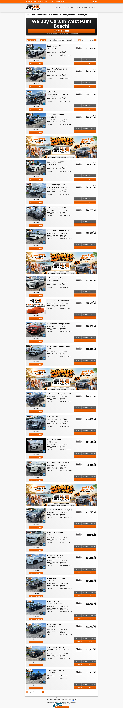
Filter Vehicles (31, 40)
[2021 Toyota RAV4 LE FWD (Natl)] (36, 515)
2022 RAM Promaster (57, 186)
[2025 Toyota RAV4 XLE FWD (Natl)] (36, 51)
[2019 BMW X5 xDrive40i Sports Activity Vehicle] (36, 97)
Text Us (91, 63)
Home (55, 697)
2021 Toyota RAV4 (59, 510)
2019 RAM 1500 (57, 418)
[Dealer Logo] (33, 7)
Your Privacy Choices (68, 700)
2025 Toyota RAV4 (55, 47)
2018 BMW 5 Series (55, 534)
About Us (58, 697)
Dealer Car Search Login (52, 700)
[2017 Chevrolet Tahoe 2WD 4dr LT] (36, 584)
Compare (36, 60)
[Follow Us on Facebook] (93, 1)
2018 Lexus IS (57, 208)
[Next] (95, 40)
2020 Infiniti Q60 (59, 463)
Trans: (48, 54)
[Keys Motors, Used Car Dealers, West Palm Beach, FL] (61, 705)
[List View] (44, 40)
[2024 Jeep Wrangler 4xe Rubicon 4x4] (36, 74)
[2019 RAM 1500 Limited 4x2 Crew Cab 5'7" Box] (36, 422)
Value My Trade (92, 59)
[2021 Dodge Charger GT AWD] (36, 329)
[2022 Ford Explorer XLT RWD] (36, 306)
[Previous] (79, 40)
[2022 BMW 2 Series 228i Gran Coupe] (36, 445)
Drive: (48, 55)
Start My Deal (79, 63)
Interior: (62, 54)
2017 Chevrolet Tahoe (56, 579)
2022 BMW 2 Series (55, 441)
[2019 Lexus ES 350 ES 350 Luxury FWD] (36, 283)
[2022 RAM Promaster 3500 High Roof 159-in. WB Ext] (36, 190)
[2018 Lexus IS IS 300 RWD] (36, 213)
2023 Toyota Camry (55, 116)
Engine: (49, 52)
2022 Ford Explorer (58, 301)
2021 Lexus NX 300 (55, 557)
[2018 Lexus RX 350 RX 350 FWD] (36, 399)
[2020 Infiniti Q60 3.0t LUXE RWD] (36, 468)
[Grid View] (41, 40)
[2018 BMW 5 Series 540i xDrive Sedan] (36, 538)
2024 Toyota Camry (55, 163)
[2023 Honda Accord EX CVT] (36, 236)
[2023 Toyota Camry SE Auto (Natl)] (36, 120)
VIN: (61, 55)
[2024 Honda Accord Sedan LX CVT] (36, 352)
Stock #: (49, 51)
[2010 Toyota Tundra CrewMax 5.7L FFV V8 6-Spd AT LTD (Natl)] (36, 653)
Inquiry (77, 59)
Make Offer (85, 59)
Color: (61, 52)
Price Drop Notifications (36, 63)
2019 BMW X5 (57, 93)
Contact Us (62, 697)
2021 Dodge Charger (58, 324)
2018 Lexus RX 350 (59, 394)
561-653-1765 (60, 1)
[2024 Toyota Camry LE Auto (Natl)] (36, 167)
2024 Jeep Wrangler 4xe (57, 70)
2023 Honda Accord (58, 231)
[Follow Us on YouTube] (96, 1)
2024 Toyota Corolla (55, 625)
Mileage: (62, 51)
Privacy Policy (66, 697)
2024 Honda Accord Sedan (58, 348)
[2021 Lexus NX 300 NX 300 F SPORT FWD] (36, 561)
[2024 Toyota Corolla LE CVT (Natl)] (36, 630)
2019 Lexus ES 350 (55, 279)
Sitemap (63, 700)
